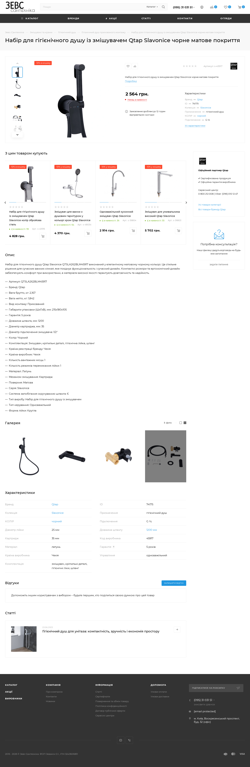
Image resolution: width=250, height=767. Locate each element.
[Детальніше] (177, 629)
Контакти (51, 696)
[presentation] (5, 202)
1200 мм (151, 529)
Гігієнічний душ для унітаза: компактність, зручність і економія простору (100, 631)
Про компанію (54, 691)
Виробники (13, 698)
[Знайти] (163, 6)
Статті (98, 691)
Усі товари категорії (209, 204)
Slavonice (205, 107)
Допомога (158, 685)
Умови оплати (159, 691)
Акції (8, 691)
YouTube (120, 740)
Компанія (53, 685)
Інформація (104, 685)
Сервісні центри (104, 715)
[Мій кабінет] (201, 7)
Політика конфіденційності (111, 706)
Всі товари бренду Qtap (212, 209)
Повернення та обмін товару (112, 701)
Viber (129, 740)
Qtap (200, 99)
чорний (201, 115)
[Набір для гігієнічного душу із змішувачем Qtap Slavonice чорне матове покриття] (72, 99)
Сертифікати (102, 696)
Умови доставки (160, 696)
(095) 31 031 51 (183, 7)
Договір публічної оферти (110, 710)
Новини (50, 701)
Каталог (11, 685)
